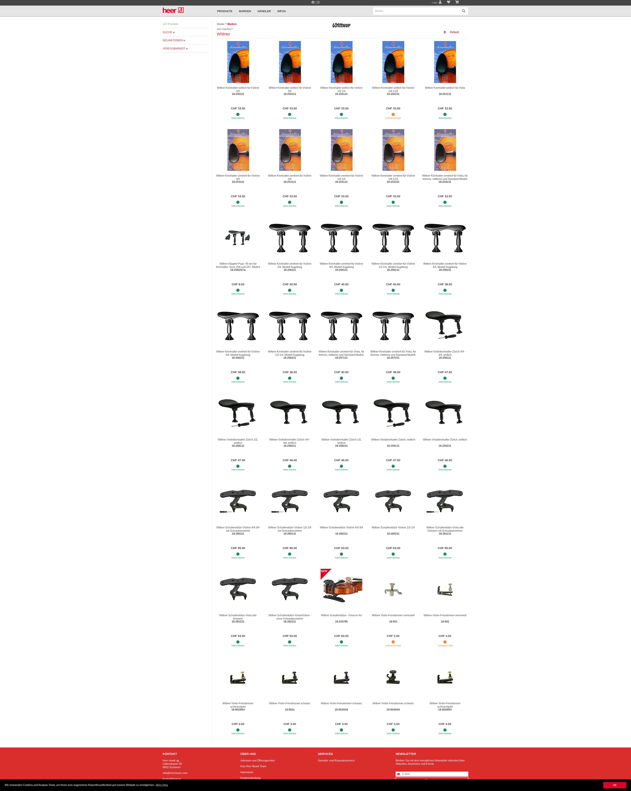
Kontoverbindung (250, 778)
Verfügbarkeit (174, 48)
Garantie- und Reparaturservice (336, 760)
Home (220, 24)
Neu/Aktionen (173, 40)
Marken (245, 11)
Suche (167, 32)
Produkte (224, 11)
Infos (281, 11)
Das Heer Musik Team (253, 766)
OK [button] (615, 785)
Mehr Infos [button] (162, 785)
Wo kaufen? (225, 29)
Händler (264, 11)
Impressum (246, 772)
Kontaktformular (172, 779)
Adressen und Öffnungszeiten (257, 760)
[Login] (440, 2)
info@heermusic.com (175, 773)
